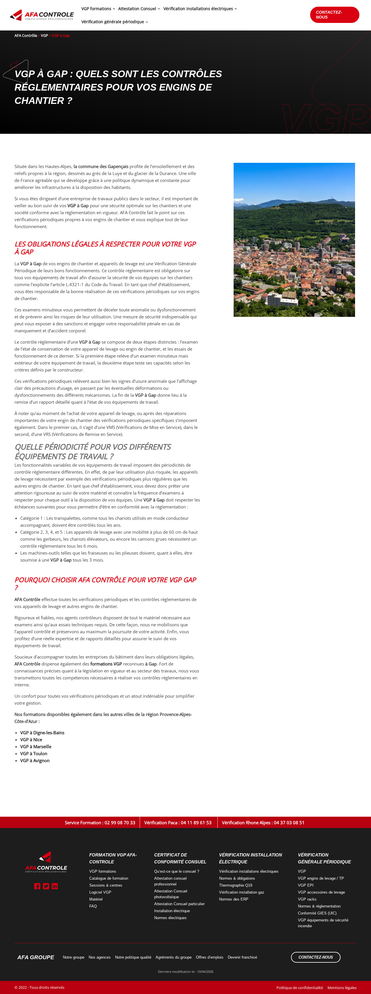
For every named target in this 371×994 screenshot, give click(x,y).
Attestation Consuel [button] (137, 8)
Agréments (174, 957)
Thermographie (235, 885)
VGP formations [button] (96, 8)
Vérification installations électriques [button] (198, 8)
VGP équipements (323, 923)
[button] (113, 8)
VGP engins (321, 878)
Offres (209, 957)
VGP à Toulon (33, 753)
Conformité (317, 913)
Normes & (319, 906)
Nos (100, 957)
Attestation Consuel (170, 894)
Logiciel (100, 892)
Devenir (242, 957)
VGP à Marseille (35, 746)
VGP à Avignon (35, 760)
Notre (73, 957)
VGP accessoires (321, 892)
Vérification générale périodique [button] (112, 21)
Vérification (241, 892)
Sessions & (105, 885)
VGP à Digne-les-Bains (42, 732)
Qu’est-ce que (176, 871)
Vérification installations (249, 871)
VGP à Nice (31, 739)
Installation (172, 911)
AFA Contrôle (25, 35)
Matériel (96, 899)
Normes (170, 918)
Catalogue (108, 878)
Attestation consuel (170, 881)
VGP (44, 35)
